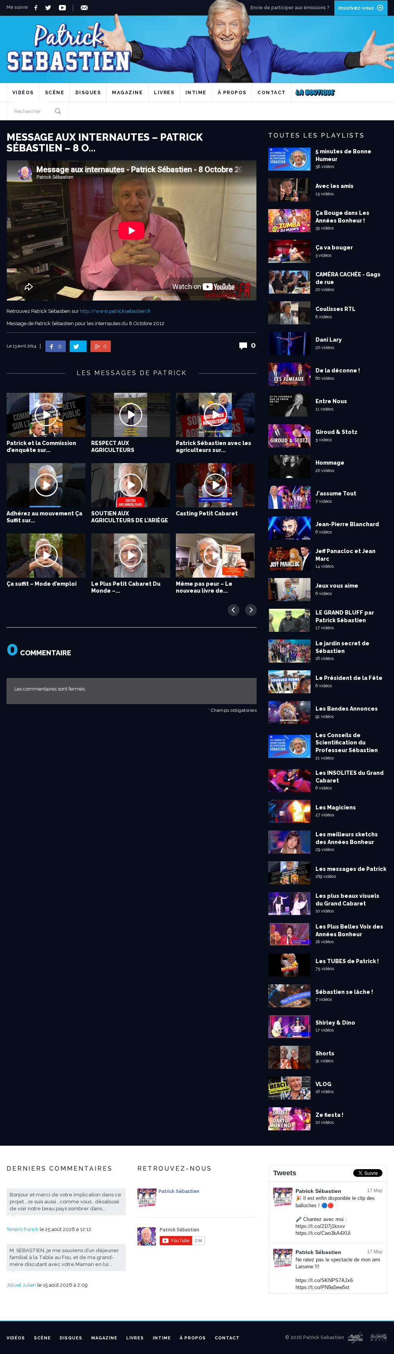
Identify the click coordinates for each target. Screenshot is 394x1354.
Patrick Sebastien (197, 44)
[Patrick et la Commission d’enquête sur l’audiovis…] (46, 415)
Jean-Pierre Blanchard (347, 524)
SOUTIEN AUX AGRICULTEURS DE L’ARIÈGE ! (129, 520)
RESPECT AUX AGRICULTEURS (112, 446)
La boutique (315, 92)
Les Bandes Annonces (347, 709)
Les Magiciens (336, 807)
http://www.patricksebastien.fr (115, 311)
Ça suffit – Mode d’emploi (42, 584)
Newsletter (85, 7)
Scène (55, 92)
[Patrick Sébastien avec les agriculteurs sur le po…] (215, 415)
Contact (271, 92)
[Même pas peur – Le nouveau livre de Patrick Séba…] (215, 555)
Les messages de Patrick (351, 869)
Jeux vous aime (337, 586)
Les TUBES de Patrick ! (347, 961)
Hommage (330, 463)
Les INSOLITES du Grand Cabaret (350, 777)
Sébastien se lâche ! (344, 992)
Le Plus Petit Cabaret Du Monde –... (125, 587)
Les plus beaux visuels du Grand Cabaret (347, 900)
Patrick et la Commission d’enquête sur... (41, 446)
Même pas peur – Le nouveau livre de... (204, 587)
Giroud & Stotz (336, 432)
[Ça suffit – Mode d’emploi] (46, 555)
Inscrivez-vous (356, 8)
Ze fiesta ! (330, 1115)
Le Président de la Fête (349, 678)
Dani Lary (329, 340)
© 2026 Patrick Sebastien (314, 1337)
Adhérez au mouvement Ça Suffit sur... (44, 516)
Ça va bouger (334, 247)
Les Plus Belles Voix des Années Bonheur (349, 930)
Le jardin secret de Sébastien (342, 647)
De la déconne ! (338, 370)
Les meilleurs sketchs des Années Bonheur (347, 838)
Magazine (127, 92)
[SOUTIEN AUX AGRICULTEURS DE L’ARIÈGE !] (130, 485)
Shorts (325, 1053)
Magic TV (355, 1338)
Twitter (50, 7)
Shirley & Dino (335, 1023)
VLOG (323, 1084)
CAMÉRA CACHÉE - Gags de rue (348, 278)
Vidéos (23, 92)
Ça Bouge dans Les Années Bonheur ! (342, 217)
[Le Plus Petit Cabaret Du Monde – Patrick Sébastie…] (130, 555)
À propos (232, 92)
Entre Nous (331, 401)
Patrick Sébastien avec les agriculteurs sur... (213, 446)
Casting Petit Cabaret (207, 513)
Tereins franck (22, 1229)
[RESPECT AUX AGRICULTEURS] (130, 415)
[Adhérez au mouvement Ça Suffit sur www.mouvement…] (46, 485)
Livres (164, 92)
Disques (88, 92)
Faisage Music (379, 1338)
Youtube (63, 7)
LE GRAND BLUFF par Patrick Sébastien (345, 616)
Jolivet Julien (21, 1285)
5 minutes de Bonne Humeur (343, 155)
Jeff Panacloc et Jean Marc (346, 555)
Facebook (37, 7)
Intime (196, 92)
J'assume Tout (336, 493)
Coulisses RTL (336, 309)
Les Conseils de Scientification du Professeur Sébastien (347, 742)
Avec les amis (335, 186)
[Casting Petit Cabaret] (215, 485)
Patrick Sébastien (318, 1191)
